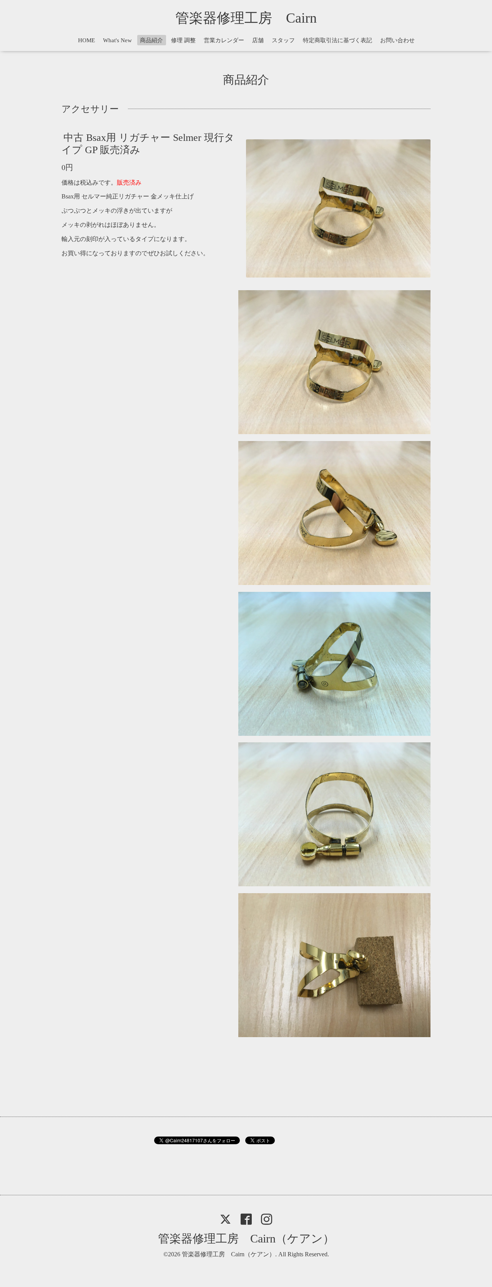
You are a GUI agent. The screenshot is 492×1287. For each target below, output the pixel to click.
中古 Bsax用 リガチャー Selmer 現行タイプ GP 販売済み (148, 143)
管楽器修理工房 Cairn (253, 18)
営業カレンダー (224, 40)
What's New (117, 40)
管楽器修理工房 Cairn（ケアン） (246, 1238)
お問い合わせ (397, 40)
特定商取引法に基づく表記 (337, 40)
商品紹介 (151, 40)
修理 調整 (183, 40)
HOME (86, 40)
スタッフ (283, 40)
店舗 (258, 40)
